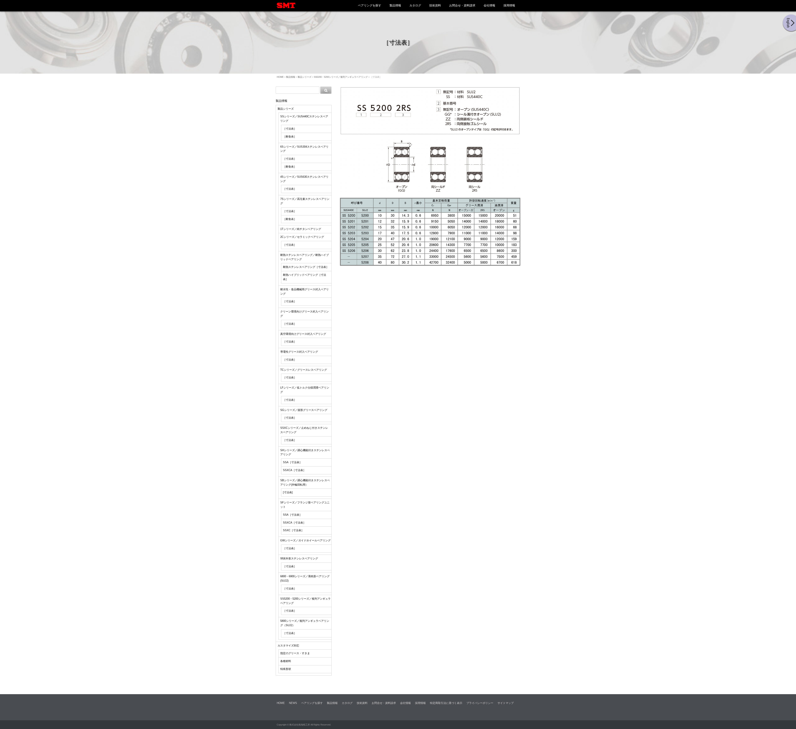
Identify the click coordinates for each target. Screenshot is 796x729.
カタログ (415, 5)
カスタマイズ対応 (288, 645)
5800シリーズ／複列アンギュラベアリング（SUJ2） (304, 623)
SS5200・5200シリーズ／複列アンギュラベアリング (341, 77)
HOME (280, 77)
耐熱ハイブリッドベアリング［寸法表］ (304, 277)
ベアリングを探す (369, 5)
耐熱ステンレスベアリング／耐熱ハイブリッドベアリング (304, 257)
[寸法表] (288, 492)
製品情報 (395, 5)
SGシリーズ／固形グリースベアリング (303, 410)
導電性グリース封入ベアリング (299, 351)
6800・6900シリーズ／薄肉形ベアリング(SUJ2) (305, 578)
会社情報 (489, 5)
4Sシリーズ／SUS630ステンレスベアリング (304, 179)
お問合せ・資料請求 (462, 5)
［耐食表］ (289, 136)
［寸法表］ (289, 128)
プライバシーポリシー (479, 703)
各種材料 (285, 661)
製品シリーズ (304, 77)
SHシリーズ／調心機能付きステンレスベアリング (305, 452)
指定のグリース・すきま (295, 653)
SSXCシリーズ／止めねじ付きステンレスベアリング (304, 430)
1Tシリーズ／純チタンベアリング (300, 229)
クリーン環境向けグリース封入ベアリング (304, 313)
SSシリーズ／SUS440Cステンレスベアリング (304, 118)
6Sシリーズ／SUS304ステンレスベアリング (304, 149)
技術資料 (435, 5)
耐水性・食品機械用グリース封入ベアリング (304, 291)
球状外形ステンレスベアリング (299, 558)
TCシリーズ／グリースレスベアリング (303, 369)
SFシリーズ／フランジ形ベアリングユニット (305, 504)
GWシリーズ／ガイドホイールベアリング (305, 540)
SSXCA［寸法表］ (294, 470)
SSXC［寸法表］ (293, 530)
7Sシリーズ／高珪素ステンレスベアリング (304, 201)
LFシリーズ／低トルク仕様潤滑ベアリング (304, 390)
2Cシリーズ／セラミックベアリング (302, 236)
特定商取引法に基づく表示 (446, 703)
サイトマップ (506, 703)
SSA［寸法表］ (292, 462)
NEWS (293, 703)
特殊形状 (285, 669)
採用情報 (509, 5)
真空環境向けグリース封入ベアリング (303, 333)
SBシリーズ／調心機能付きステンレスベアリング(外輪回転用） (305, 482)
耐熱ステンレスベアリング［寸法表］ (306, 267)
